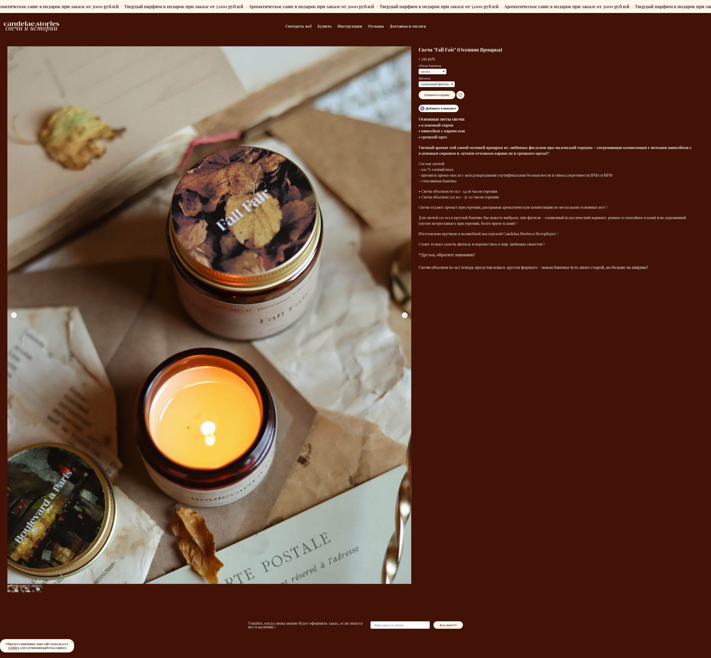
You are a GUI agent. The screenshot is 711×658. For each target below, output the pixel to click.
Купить (325, 26)
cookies (13, 648)
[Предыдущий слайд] (14, 315)
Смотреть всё (298, 26)
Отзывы (376, 26)
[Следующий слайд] (405, 315)
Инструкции (350, 26)
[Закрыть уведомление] (71, 642)
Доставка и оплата (408, 26)
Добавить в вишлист (441, 108)
